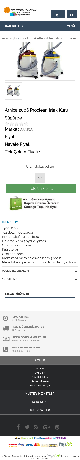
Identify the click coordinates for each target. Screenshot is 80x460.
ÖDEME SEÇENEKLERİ (15, 270)
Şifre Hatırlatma (40, 377)
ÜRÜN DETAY (10, 222)
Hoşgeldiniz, (69, 2)
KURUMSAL (40, 402)
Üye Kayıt (40, 368)
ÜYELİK (40, 360)
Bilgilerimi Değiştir (40, 385)
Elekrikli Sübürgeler (61, 38)
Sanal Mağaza (12, 456)
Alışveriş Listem (40, 381)
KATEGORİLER (14, 26)
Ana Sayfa (9, 38)
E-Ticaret (66, 456)
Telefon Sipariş (41, 188)
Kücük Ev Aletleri (32, 38)
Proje (53, 456)
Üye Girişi (40, 373)
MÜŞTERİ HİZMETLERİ (40, 393)
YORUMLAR (9, 278)
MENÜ (71, 26)
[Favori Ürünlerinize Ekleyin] (40, 178)
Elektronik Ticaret (32, 456)
